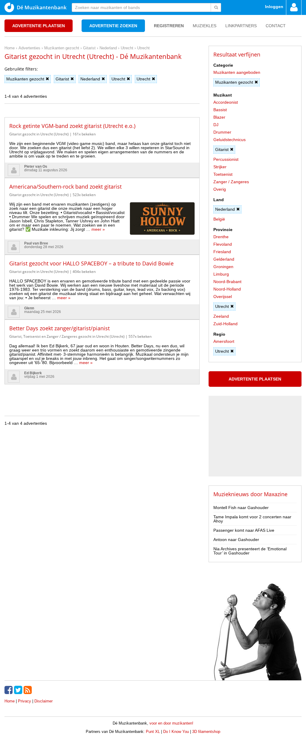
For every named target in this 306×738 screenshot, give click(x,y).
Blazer (219, 117)
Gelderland (223, 259)
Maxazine (275, 494)
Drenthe (221, 236)
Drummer (222, 132)
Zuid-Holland (225, 323)
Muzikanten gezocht (25, 79)
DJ (215, 124)
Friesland (222, 251)
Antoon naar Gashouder (236, 539)
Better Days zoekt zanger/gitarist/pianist (59, 328)
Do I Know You (176, 731)
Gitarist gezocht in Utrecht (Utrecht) (39, 134)
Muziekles (204, 25)
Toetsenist (222, 174)
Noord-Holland (227, 289)
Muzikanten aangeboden (236, 72)
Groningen (223, 266)
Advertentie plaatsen (38, 25)
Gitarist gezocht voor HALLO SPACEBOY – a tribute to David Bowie (91, 263)
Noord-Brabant (227, 281)
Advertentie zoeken (113, 25)
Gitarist (62, 79)
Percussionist (225, 159)
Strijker (220, 166)
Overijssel (222, 296)
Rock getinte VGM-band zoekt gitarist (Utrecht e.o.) (72, 125)
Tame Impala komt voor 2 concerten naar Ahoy (252, 518)
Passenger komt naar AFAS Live (243, 530)
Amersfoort (223, 341)
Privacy (24, 701)
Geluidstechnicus (229, 139)
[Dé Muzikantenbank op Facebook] (9, 690)
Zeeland (221, 316)
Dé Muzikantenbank (42, 7)
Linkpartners (241, 25)
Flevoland (222, 244)
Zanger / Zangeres (231, 181)
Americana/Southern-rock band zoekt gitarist (65, 186)
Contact (276, 25)
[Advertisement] (102, 393)
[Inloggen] (294, 7)
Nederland (90, 79)
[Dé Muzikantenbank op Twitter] (19, 690)
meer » (98, 229)
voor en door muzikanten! (171, 723)
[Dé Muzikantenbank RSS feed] (28, 690)
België (219, 219)
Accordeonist (225, 102)
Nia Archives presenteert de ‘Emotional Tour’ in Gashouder (250, 550)
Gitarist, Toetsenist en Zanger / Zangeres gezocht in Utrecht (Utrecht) (67, 336)
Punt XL (153, 731)
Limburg (221, 274)
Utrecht (118, 79)
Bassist (220, 109)
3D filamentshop (206, 731)
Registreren (169, 25)
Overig (219, 189)
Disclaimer (43, 701)
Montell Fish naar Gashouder (241, 507)
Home (9, 701)
